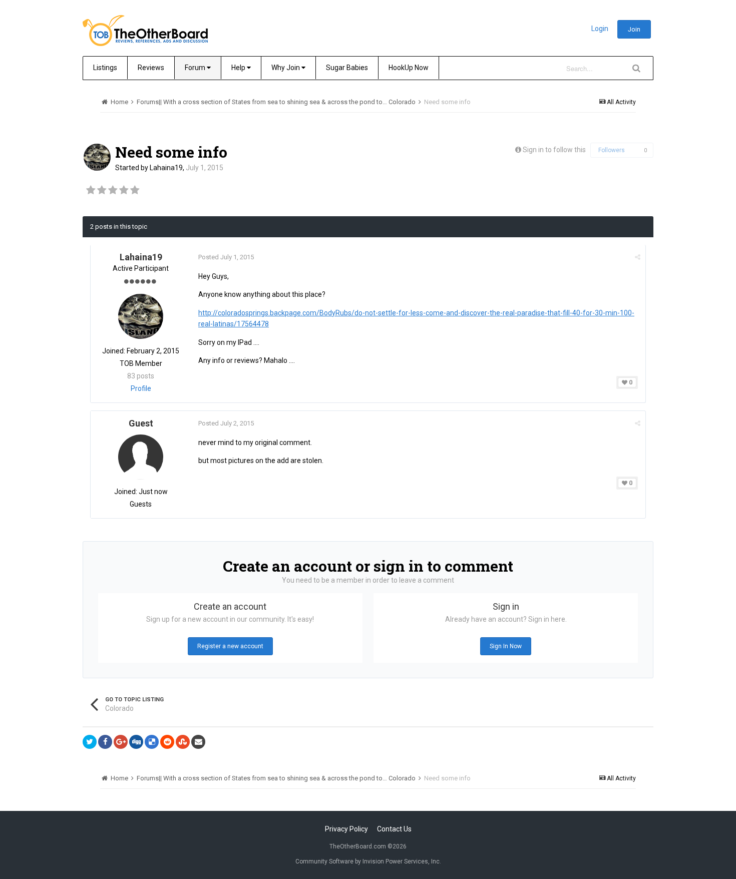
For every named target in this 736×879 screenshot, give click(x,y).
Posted (226, 257)
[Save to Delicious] (152, 742)
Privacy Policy (346, 829)
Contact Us (394, 829)
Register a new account (230, 646)
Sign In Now (506, 646)
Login (599, 29)
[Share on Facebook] (105, 742)
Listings (105, 68)
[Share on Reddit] (167, 742)
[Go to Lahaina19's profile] (97, 157)
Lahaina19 (166, 168)
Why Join (286, 68)
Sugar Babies (347, 68)
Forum (196, 68)
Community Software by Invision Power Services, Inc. (368, 861)
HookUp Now (409, 68)
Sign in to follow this (554, 150)
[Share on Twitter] (90, 742)
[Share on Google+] (121, 742)
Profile (141, 388)
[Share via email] (198, 742)
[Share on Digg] (136, 742)
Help (239, 68)
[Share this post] (637, 257)
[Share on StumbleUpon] (183, 742)
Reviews (151, 68)
